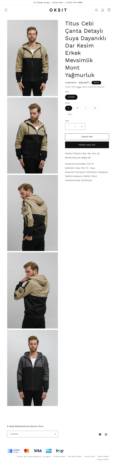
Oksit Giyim (28, 456)
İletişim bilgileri (103, 456)
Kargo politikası (103, 459)
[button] (6, 10)
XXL (71, 115)
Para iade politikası (75, 456)
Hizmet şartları (89, 456)
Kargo (78, 87)
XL (96, 108)
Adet (67, 121)
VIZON (71, 97)
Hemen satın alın (87, 145)
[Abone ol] (55, 434)
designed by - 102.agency (42, 456)
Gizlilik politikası (59, 456)
